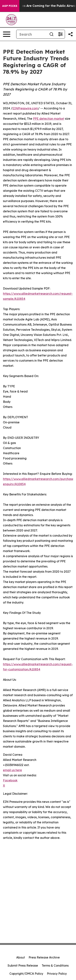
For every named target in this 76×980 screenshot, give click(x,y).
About (20, 957)
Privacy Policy (57, 973)
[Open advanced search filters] (60, 34)
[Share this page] (70, 34)
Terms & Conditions (55, 965)
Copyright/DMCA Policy (26, 973)
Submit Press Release (23, 965)
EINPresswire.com (25, 108)
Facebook (10, 780)
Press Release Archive (44, 957)
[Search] (51, 34)
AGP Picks (9, 6)
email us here (12, 770)
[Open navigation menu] (6, 34)
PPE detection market (48, 118)
